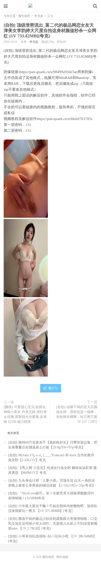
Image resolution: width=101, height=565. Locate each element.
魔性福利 (50, 6)
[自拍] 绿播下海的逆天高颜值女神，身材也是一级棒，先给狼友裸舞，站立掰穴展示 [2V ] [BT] (76, 414)
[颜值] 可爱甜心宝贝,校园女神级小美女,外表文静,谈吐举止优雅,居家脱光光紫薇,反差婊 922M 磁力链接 (25, 414)
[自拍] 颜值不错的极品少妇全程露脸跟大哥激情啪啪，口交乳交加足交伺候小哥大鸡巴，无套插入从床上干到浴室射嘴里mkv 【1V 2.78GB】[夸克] (52, 523)
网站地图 (62, 557)
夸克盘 (38, 16)
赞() (53, 388)
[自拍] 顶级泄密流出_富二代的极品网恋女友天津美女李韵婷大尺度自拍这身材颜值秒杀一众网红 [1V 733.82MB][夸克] (50, 30)
